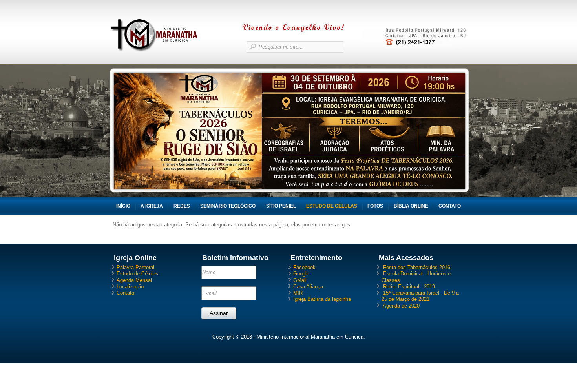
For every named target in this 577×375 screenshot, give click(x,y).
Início (123, 206)
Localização (130, 286)
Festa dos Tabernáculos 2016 (416, 267)
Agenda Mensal (134, 280)
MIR (298, 293)
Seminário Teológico (228, 206)
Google (301, 274)
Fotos (375, 206)
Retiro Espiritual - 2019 (409, 286)
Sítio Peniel (281, 206)
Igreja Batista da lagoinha (322, 299)
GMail (300, 280)
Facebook (304, 267)
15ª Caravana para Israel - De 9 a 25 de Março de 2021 (420, 296)
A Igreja (152, 206)
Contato (449, 206)
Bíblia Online (411, 206)
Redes (181, 206)
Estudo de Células (331, 206)
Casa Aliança (308, 286)
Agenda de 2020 (401, 306)
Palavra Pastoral (135, 267)
